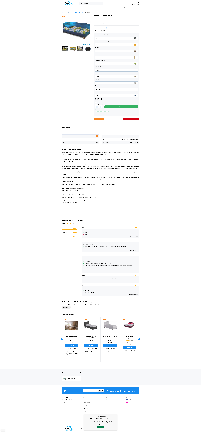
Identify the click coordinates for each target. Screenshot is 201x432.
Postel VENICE (129, 336)
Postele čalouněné (73, 12)
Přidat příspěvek (66, 307)
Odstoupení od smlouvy (88, 401)
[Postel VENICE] (129, 325)
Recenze (107, 401)
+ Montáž (99, 102)
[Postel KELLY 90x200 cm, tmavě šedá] (91, 325)
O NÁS (85, 399)
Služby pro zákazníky (87, 411)
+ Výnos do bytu (100, 104)
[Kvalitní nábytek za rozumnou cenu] (62, 12)
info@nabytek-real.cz (108, 4)
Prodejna (85, 407)
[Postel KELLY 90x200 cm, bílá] (110, 325)
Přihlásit (101, 390)
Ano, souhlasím (100, 426)
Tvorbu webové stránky (128, 428)
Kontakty (85, 405)
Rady (106, 399)
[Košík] (138, 2)
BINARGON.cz (137, 428)
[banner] (69, 3)
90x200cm (81, 12)
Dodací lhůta (86, 413)
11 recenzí (104, 18)
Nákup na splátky (87, 410)
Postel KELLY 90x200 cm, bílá (110, 336)
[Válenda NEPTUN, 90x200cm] (71, 325)
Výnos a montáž (87, 404)
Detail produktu (71, 345)
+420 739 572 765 (108, 3)
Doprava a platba (87, 408)
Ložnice (66, 12)
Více (105, 27)
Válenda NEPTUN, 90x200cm (71, 336)
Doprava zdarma (87, 402)
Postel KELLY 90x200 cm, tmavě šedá (91, 337)
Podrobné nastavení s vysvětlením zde (100, 428)
